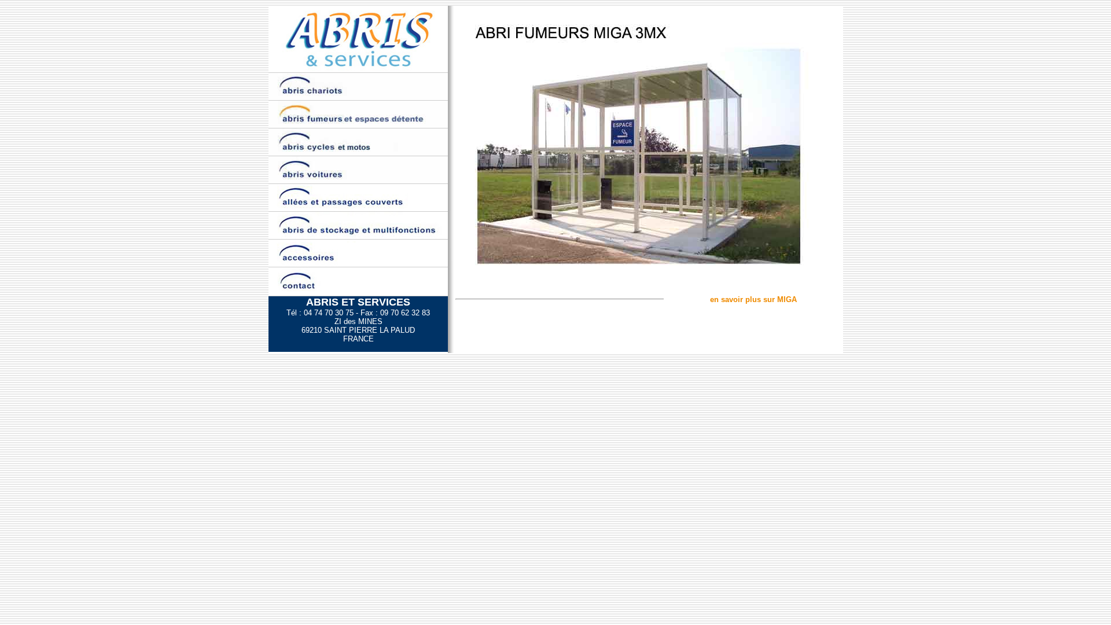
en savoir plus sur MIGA (753, 299)
